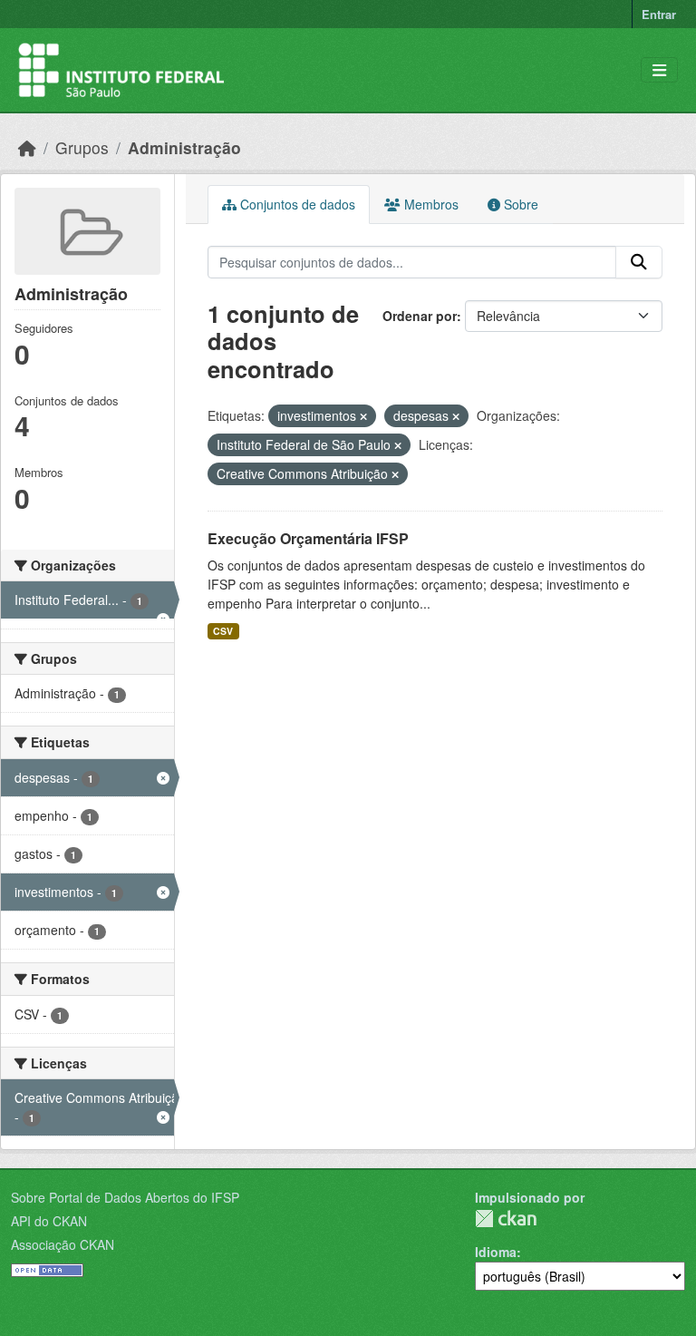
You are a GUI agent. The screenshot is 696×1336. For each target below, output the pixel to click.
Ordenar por (419, 316)
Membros (430, 204)
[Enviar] (638, 262)
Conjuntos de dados (296, 204)
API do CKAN (49, 1221)
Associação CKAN (62, 1244)
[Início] (27, 147)
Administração (184, 147)
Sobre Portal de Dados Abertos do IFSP (125, 1197)
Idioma (496, 1252)
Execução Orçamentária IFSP (308, 538)
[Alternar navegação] (659, 70)
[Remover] (363, 416)
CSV (223, 631)
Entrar (659, 14)
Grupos (82, 147)
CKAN (505, 1218)
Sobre (519, 204)
